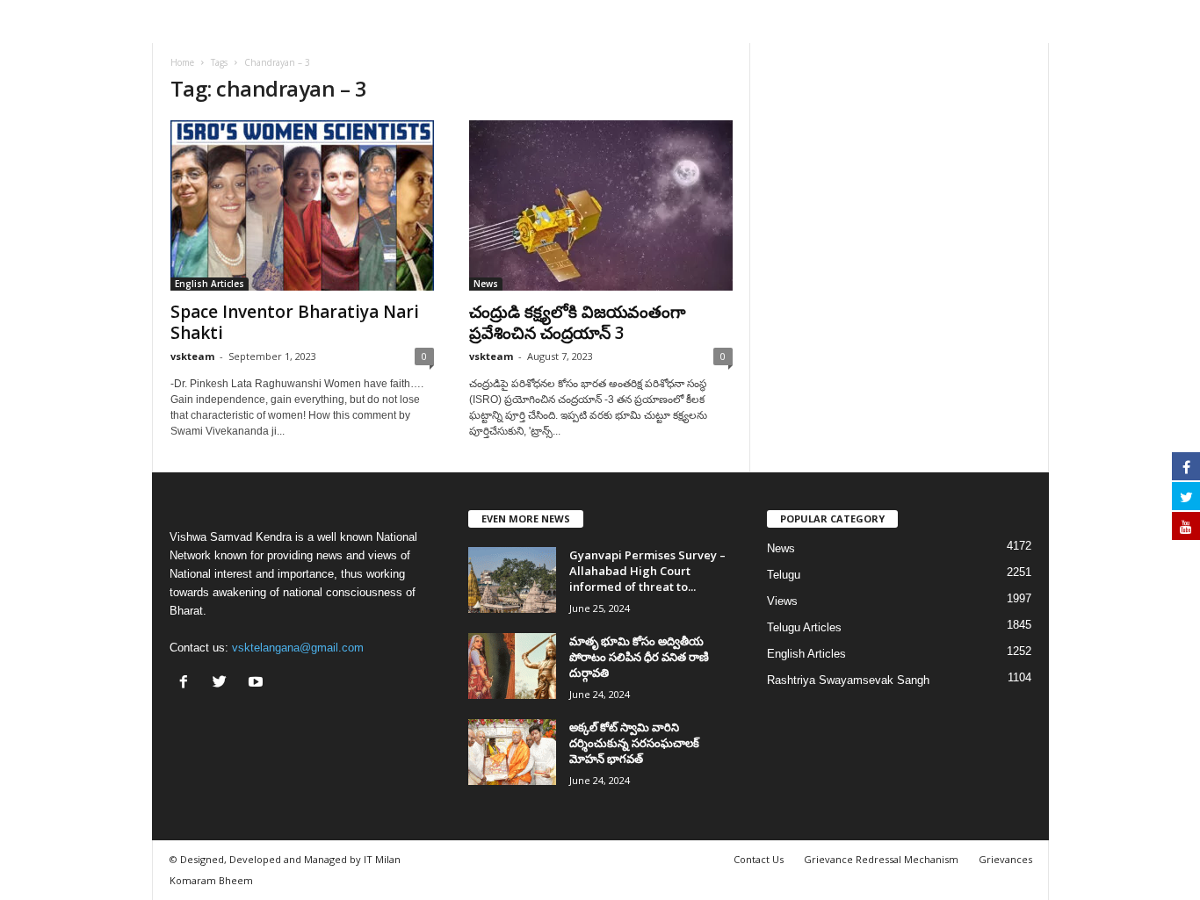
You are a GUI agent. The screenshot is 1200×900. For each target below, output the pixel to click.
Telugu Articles (804, 627)
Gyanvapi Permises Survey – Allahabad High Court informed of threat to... (647, 570)
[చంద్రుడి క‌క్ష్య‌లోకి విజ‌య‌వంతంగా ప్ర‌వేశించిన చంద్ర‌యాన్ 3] (601, 205)
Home (182, 62)
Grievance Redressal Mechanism (881, 859)
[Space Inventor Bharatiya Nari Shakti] (302, 205)
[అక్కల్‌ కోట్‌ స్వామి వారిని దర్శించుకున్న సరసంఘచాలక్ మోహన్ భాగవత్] (512, 752)
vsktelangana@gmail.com (298, 647)
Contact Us (759, 859)
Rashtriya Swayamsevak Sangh (848, 680)
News (485, 283)
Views (782, 601)
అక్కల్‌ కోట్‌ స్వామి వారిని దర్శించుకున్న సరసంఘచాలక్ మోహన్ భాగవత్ (634, 743)
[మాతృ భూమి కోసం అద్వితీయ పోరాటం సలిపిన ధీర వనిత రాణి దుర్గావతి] (512, 666)
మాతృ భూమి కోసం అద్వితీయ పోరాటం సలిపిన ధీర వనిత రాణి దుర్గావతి (639, 656)
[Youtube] (258, 683)
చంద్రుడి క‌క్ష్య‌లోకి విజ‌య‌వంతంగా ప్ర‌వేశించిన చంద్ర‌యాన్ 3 (577, 322)
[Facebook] (188, 683)
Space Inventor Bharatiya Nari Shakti (294, 322)
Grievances (1005, 859)
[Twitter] (224, 683)
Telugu (783, 574)
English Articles (209, 283)
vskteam (192, 356)
